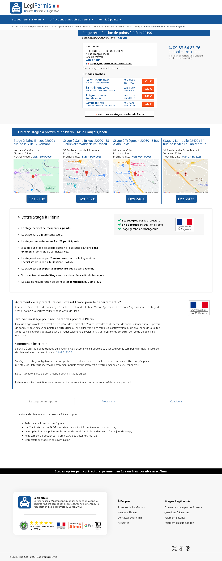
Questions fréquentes (176, 512)
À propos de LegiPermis (131, 507)
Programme (109, 401)
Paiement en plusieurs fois (179, 522)
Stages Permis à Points (27, 19)
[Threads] (187, 548)
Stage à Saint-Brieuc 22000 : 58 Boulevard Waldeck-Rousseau (86, 142)
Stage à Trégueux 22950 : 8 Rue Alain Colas (136, 142)
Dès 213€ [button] (37, 198)
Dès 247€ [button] (186, 198)
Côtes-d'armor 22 (82, 26)
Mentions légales (127, 512)
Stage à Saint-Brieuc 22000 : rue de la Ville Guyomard (34, 142)
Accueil (15, 26)
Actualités (123, 522)
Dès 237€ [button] (86, 198)
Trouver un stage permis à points (183, 507)
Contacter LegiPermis (130, 517)
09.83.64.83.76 (186, 47)
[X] (174, 548)
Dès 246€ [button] (136, 198)
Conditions (176, 401)
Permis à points (109, 19)
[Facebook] (181, 548)
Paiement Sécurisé (174, 517)
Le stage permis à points (43, 401)
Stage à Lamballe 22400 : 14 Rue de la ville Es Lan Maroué (184, 142)
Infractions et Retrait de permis (70, 19)
